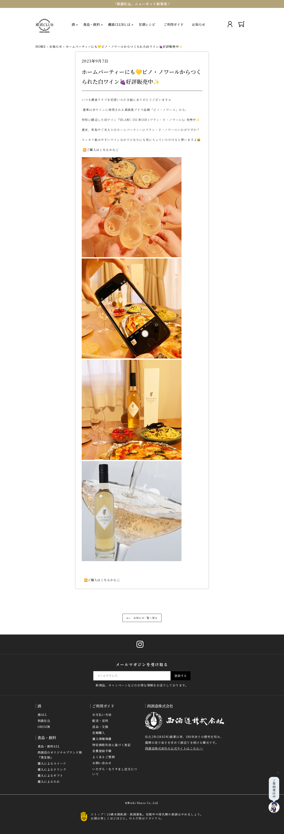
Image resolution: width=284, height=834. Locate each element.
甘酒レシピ (147, 24)
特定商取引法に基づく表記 (111, 745)
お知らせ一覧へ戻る (145, 618)
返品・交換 (100, 727)
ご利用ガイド (174, 24)
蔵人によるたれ (49, 781)
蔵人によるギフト (50, 775)
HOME (41, 46)
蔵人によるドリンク (52, 769)
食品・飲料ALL (49, 746)
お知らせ (198, 24)
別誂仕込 (44, 721)
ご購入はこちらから (102, 580)
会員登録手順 (101, 751)
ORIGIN (44, 727)
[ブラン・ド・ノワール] (82, 580)
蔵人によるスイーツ (52, 763)
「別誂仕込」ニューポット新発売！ (142, 3)
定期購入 (98, 733)
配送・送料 (100, 721)
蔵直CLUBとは (119, 24)
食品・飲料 (91, 24)
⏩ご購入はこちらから (98, 150)
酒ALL (42, 714)
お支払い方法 (101, 714)
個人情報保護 (101, 739)
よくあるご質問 (103, 757)
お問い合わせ (101, 763)
